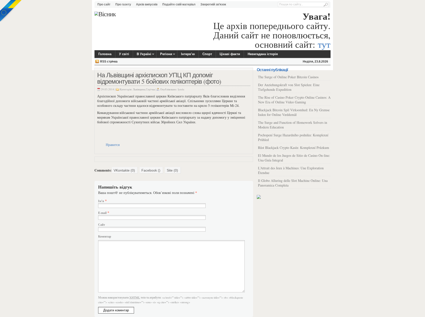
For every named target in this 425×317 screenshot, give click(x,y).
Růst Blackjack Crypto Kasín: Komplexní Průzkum (293, 147)
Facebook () (150, 170)
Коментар (104, 236)
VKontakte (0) (124, 170)
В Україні (142, 54)
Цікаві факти (230, 54)
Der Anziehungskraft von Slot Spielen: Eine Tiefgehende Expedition (288, 87)
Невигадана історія (263, 54)
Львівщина (139, 89)
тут (324, 44)
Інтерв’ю (188, 54)
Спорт (207, 54)
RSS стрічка (109, 61)
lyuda (181, 89)
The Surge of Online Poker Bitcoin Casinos (288, 77)
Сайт (101, 224)
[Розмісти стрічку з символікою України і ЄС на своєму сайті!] (11, 11)
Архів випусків (146, 4)
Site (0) (172, 170)
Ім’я (101, 201)
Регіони (164, 54)
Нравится (113, 144)
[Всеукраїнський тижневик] (105, 14)
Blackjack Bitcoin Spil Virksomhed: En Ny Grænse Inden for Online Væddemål (294, 112)
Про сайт (103, 4)
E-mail (102, 213)
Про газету (123, 4)
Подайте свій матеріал (179, 4)
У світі (124, 54)
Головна (104, 54)
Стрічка (150, 89)
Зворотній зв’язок (213, 4)
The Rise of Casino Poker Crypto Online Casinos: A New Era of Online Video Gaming (294, 99)
